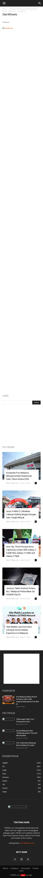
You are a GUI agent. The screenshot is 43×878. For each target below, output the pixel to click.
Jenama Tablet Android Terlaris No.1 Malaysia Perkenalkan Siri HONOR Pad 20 (20, 591)
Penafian (35, 868)
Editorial (5, 868)
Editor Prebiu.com (12, 483)
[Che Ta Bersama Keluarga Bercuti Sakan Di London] (8, 746)
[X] (28, 859)
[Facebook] (15, 859)
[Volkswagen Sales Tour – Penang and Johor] (8, 722)
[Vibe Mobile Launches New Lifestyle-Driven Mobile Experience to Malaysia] (21, 620)
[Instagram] (21, 859)
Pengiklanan (15, 868)
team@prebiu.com (27, 843)
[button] (4, 3)
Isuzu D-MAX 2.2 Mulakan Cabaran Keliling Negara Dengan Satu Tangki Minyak (21, 514)
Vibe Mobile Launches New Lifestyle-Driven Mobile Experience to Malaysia (19, 630)
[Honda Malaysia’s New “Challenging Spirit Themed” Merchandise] (8, 734)
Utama (4, 9)
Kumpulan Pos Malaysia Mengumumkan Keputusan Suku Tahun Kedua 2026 (19, 475)
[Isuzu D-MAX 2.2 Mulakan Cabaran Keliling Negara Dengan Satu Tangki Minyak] (21, 504)
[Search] (39, 3)
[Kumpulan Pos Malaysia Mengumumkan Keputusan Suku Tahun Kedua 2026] (21, 466)
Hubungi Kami (25, 868)
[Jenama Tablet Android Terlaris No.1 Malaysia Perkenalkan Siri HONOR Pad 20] (21, 581)
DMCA (21, 871)
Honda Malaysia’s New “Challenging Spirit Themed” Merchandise (26, 733)
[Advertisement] (21, 425)
